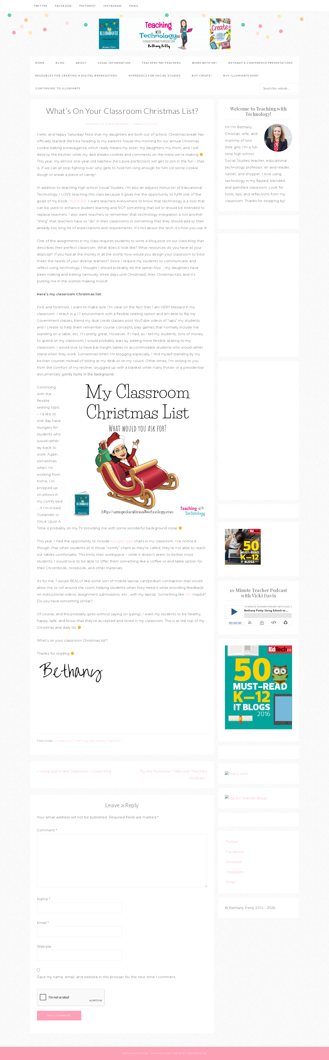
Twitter (232, 842)
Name (43, 899)
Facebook (235, 852)
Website (44, 946)
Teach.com (238, 773)
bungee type (122, 541)
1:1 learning (80, 740)
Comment (47, 830)
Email (43, 923)
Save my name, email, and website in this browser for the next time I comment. (106, 977)
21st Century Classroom (105, 740)
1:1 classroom (63, 740)
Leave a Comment (145, 124)
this (188, 594)
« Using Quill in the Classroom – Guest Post (74, 771)
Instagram (235, 872)
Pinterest (234, 862)
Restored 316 (197, 1053)
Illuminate (77, 201)
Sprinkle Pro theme (166, 1053)
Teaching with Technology (164, 34)
